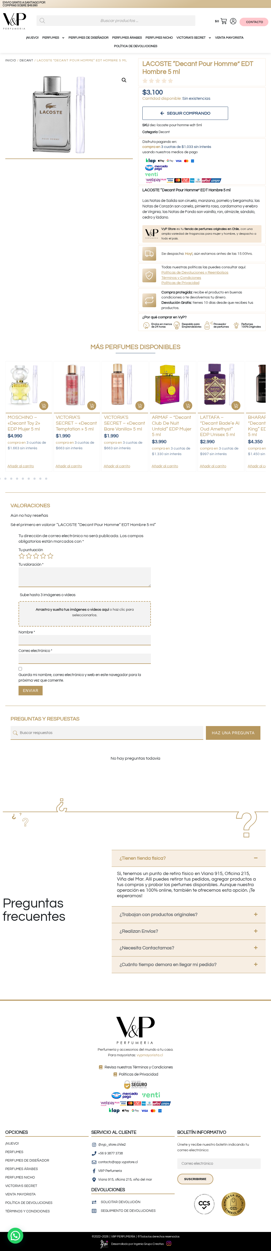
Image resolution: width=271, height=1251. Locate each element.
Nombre (27, 632)
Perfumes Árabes (127, 37)
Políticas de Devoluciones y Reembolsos (194, 272)
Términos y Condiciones (181, 278)
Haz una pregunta (233, 732)
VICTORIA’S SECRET (191, 37)
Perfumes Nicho (159, 37)
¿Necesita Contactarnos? (147, 947)
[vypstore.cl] (31, 4)
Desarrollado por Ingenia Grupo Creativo (137, 1244)
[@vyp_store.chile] (20, 4)
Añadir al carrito (20, 466)
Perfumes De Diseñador (89, 37)
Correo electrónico (35, 651)
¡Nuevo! (32, 37)
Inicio (10, 60)
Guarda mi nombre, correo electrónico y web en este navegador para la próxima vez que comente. (80, 677)
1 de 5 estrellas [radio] (22, 556)
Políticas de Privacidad (180, 283)
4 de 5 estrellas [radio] (43, 556)
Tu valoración (31, 564)
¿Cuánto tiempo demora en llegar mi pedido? (168, 964)
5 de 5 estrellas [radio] (50, 556)
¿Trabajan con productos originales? (158, 914)
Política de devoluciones (135, 46)
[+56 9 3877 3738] (10, 4)
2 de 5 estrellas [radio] (29, 556)
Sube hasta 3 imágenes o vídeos (47, 595)
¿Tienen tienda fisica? (143, 858)
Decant (27, 60)
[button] (124, 80)
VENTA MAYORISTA (229, 37)
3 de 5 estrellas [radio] (36, 556)
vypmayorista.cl (150, 1055)
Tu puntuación (31, 550)
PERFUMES (50, 37)
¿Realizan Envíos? (139, 931)
